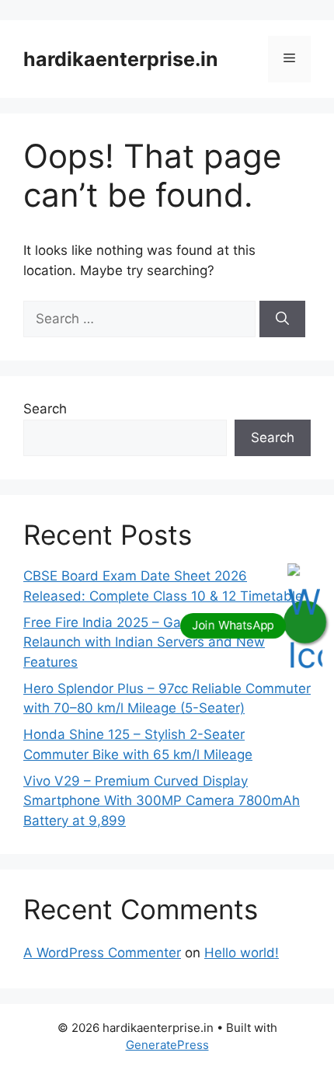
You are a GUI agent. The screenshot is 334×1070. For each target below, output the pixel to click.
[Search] (282, 319)
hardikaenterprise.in (120, 59)
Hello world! (241, 952)
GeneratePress (167, 1044)
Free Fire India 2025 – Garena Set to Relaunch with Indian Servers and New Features (144, 642)
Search (45, 408)
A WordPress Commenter (102, 952)
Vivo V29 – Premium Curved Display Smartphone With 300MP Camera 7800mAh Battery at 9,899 (161, 800)
